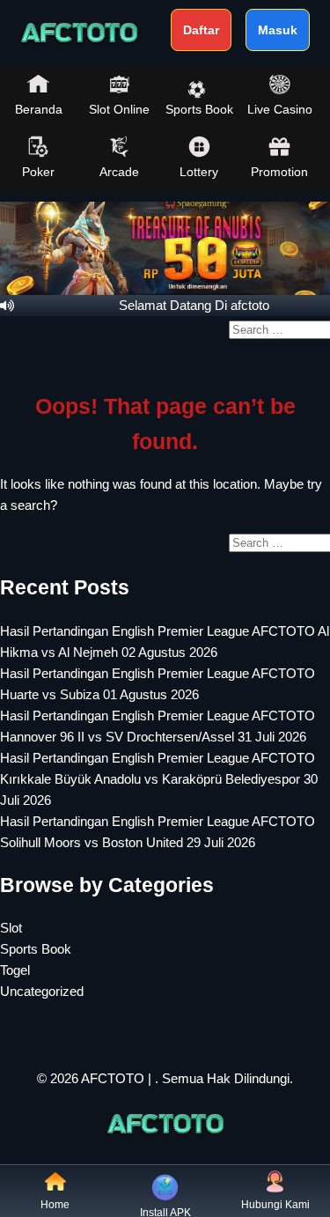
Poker (38, 172)
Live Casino (279, 109)
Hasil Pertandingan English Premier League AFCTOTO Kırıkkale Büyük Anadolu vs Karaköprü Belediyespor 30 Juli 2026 (159, 779)
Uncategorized (42, 991)
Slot (11, 927)
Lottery (199, 172)
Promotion (279, 172)
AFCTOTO (112, 1078)
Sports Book (199, 109)
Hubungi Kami (275, 1205)
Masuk (277, 30)
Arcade (119, 172)
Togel (15, 970)
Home (55, 1205)
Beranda (38, 109)
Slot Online (119, 109)
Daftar (201, 30)
